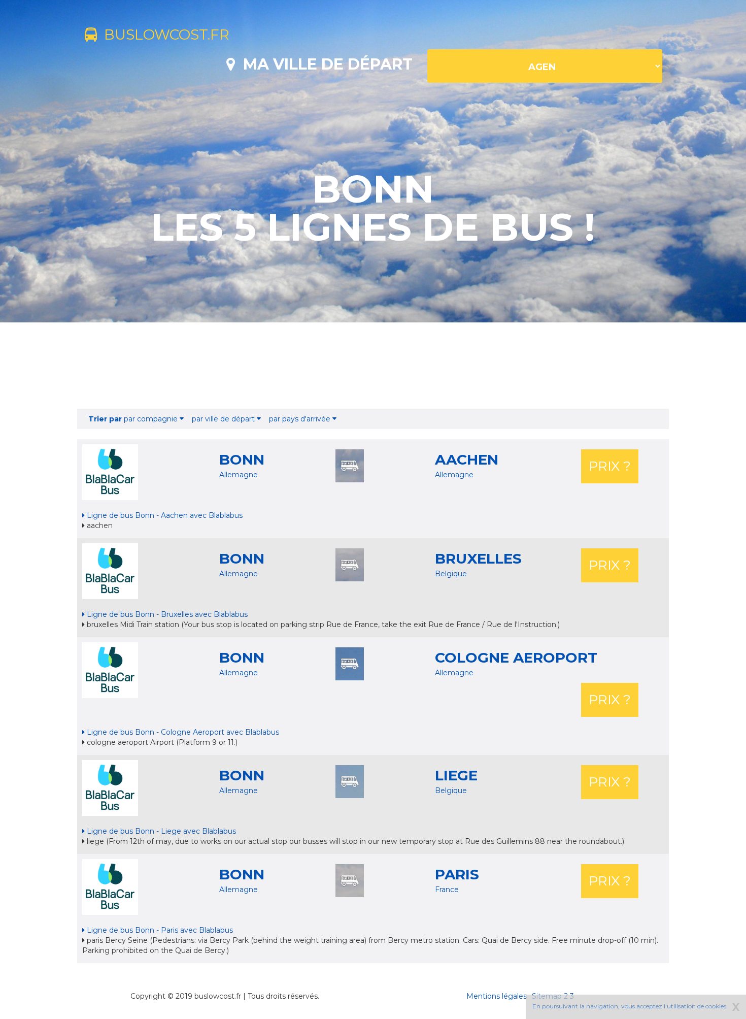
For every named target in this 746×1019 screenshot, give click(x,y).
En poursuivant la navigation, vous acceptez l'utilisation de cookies (629, 1006)
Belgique (451, 573)
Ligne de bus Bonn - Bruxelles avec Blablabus (166, 614)
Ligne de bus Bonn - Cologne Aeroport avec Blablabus (182, 732)
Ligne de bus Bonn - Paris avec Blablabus (159, 930)
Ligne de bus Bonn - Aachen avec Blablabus (164, 515)
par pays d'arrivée (300, 418)
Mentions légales (496, 996)
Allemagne (238, 474)
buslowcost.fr (163, 34)
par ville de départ (224, 418)
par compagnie (134, 418)
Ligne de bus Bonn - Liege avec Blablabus (160, 831)
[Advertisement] (373, 365)
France (447, 889)
